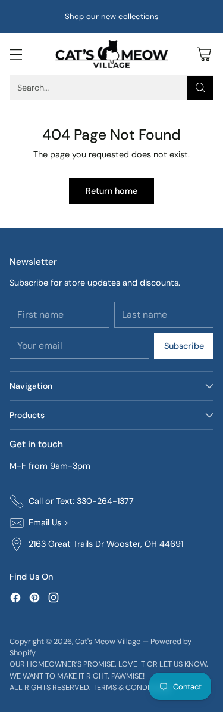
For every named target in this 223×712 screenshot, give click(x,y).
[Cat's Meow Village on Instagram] (53, 599)
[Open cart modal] (203, 54)
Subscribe (184, 345)
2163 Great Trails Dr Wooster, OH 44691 (106, 543)
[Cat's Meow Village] (111, 54)
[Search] (200, 87)
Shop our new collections (112, 16)
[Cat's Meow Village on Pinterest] (34, 599)
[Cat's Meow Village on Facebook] (15, 599)
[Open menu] (16, 54)
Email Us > (48, 522)
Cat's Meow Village (107, 641)
